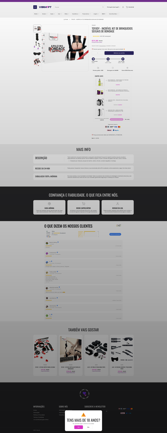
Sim (79, 427)
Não (88, 427)
